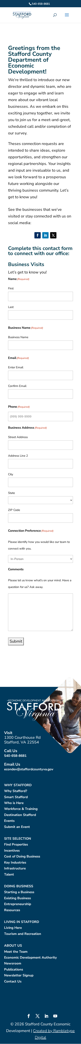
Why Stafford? (15, 791)
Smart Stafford (16, 797)
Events (9, 821)
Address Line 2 (18, 456)
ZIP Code (14, 510)
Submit (16, 641)
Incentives (12, 851)
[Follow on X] (53, 235)
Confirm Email (17, 386)
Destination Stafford (20, 815)
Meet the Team (16, 952)
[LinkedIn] (46, 1016)
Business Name (18, 337)
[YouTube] (55, 1016)
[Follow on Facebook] (37, 235)
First (11, 288)
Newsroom (12, 964)
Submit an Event (17, 827)
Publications (13, 970)
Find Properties (16, 845)
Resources (12, 910)
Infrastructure (15, 869)
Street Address (18, 437)
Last (11, 307)
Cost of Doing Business (22, 857)
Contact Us (12, 982)
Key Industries (15, 863)
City (10, 474)
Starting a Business (19, 892)
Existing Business (17, 898)
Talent (9, 875)
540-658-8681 (15, 755)
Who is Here (14, 803)
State (11, 493)
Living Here (13, 928)
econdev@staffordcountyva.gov (28, 769)
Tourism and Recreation (22, 934)
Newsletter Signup (18, 975)
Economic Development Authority (30, 958)
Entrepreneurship (17, 904)
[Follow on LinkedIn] (45, 235)
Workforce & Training (21, 809)
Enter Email (15, 367)
